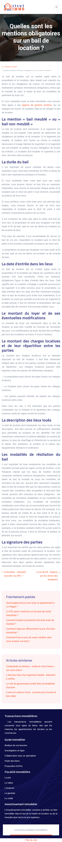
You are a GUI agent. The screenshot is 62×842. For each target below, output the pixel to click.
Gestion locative (11, 67)
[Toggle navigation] (56, 7)
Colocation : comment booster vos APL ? (15, 574)
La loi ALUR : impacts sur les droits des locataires (47, 576)
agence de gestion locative (36, 105)
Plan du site (31, 840)
